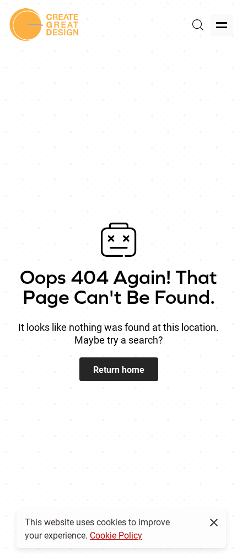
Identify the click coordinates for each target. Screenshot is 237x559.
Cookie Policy (116, 535)
